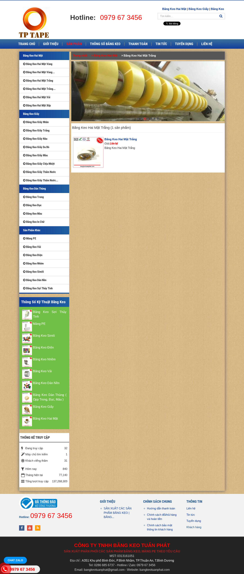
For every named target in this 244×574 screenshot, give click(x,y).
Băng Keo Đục (34, 205)
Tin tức (190, 514)
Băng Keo (217, 9)
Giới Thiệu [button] (50, 44)
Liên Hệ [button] (206, 44)
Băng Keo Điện (34, 255)
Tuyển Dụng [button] (184, 44)
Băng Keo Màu (34, 213)
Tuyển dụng (193, 520)
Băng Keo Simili (35, 271)
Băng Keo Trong (35, 197)
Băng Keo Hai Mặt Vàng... (40, 72)
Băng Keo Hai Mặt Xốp (38, 105)
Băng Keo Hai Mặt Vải (38, 97)
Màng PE (31, 238)
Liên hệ (190, 508)
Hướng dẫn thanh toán (161, 508)
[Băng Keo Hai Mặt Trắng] (88, 153)
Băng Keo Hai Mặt (174, 9)
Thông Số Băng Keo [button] (105, 44)
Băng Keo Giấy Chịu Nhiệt (40, 163)
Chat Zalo (15, 560)
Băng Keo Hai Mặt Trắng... (40, 89)
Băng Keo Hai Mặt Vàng (39, 64)
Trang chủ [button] (26, 44)
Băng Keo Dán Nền (36, 280)
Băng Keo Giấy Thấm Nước (41, 172)
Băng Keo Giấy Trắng (38, 130)
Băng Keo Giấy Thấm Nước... (42, 180)
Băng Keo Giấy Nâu (36, 138)
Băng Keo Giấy (199, 9)
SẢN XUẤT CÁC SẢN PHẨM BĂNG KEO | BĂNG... (118, 513)
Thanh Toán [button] (138, 44)
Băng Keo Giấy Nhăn (37, 122)
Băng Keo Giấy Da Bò (37, 147)
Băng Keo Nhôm (35, 263)
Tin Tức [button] (161, 44)
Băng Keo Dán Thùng (34, 188)
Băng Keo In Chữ (35, 222)
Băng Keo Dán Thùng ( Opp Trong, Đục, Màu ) (49, 397)
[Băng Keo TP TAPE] (148, 90)
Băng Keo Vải (33, 247)
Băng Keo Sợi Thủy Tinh (39, 288)
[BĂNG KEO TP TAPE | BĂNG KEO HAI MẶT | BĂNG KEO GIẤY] (35, 22)
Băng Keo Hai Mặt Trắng (120, 139)
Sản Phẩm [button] (74, 44)
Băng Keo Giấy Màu (37, 155)
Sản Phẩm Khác (31, 230)
